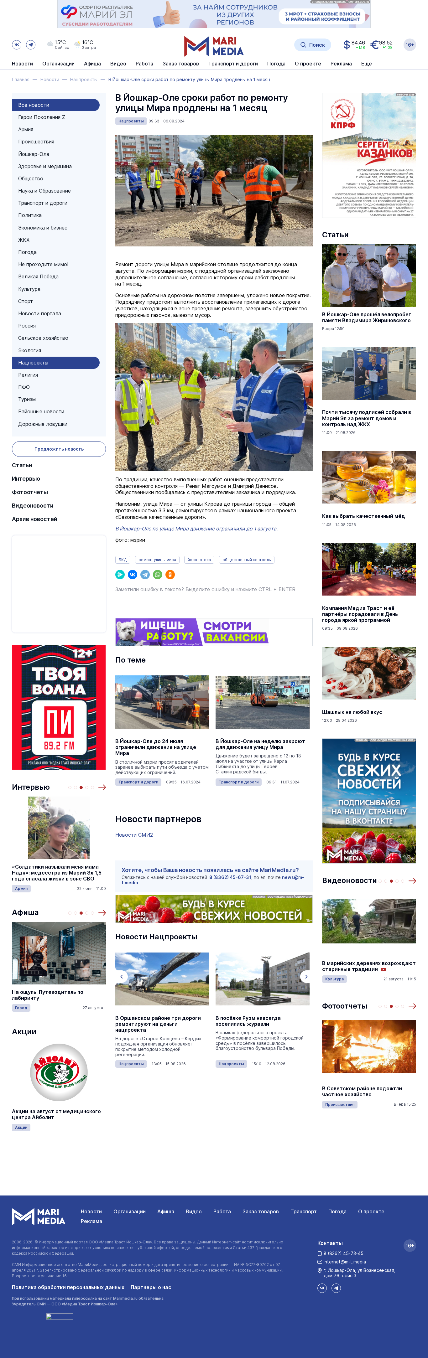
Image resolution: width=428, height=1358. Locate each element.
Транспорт (303, 1211)
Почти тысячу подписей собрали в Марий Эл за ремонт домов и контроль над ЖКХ (366, 418)
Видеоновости (33, 505)
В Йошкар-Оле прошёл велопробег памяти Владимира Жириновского (366, 317)
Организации (129, 1211)
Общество (30, 178)
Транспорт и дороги (42, 203)
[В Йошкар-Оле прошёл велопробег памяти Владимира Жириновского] (369, 275)
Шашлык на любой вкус (352, 712)
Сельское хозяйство (43, 338)
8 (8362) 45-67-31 (230, 877)
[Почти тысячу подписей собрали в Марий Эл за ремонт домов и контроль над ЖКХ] (369, 373)
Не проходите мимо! (43, 264)
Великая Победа (38, 276)
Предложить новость (59, 449)
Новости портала (39, 313)
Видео (118, 64)
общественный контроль (246, 559)
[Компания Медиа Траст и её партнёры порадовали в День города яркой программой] (369, 569)
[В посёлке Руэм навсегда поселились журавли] (263, 979)
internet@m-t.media (345, 1261)
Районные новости (41, 411)
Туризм (27, 399)
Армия (25, 129)
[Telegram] (145, 574)
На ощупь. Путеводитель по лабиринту (47, 995)
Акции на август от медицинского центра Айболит (56, 1114)
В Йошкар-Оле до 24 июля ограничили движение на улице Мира (155, 747)
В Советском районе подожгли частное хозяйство (362, 1091)
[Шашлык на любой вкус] (369, 673)
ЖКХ (23, 240)
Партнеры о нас (151, 1287)
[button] (102, 787)
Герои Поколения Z (41, 117)
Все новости (33, 105)
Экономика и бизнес (42, 228)
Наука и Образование (44, 191)
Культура (29, 289)
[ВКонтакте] (132, 574)
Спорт (25, 301)
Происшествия (36, 141)
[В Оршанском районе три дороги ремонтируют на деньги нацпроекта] (162, 979)
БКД (123, 559)
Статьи (22, 465)
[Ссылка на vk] (16, 44)
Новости (22, 64)
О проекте (371, 1211)
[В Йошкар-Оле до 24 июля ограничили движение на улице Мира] (162, 702)
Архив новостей (34, 519)
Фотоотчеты (30, 492)
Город (21, 1007)
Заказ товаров (261, 1211)
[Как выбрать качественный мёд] (369, 477)
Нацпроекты (33, 362)
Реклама (91, 1221)
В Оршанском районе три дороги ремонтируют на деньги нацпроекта (158, 1024)
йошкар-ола (199, 559)
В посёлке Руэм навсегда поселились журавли (248, 1021)
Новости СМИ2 (134, 835)
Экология (29, 350)
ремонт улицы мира (157, 559)
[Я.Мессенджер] (120, 574)
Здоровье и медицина (45, 166)
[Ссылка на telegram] (30, 44)
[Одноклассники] (170, 574)
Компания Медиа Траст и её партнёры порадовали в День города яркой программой (360, 614)
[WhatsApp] (157, 574)
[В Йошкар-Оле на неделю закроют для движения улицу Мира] (263, 702)
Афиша (25, 912)
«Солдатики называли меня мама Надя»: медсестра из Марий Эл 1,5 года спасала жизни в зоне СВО (57, 873)
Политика (30, 215)
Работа (144, 64)
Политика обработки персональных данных (68, 1287)
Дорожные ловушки (42, 424)
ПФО (24, 387)
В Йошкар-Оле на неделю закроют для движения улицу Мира (260, 744)
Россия (27, 326)
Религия (28, 375)
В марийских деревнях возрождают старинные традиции (369, 966)
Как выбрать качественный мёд (363, 516)
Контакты (330, 1243)
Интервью (26, 478)
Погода (27, 252)
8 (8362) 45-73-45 (343, 1253)
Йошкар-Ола (33, 154)
